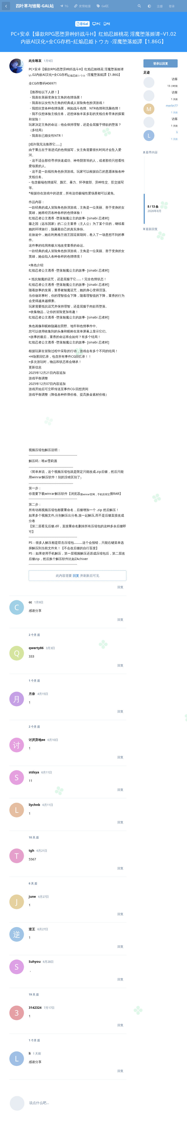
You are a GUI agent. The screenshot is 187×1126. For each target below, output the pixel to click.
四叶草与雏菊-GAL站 (35, 5)
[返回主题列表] (6, 6)
